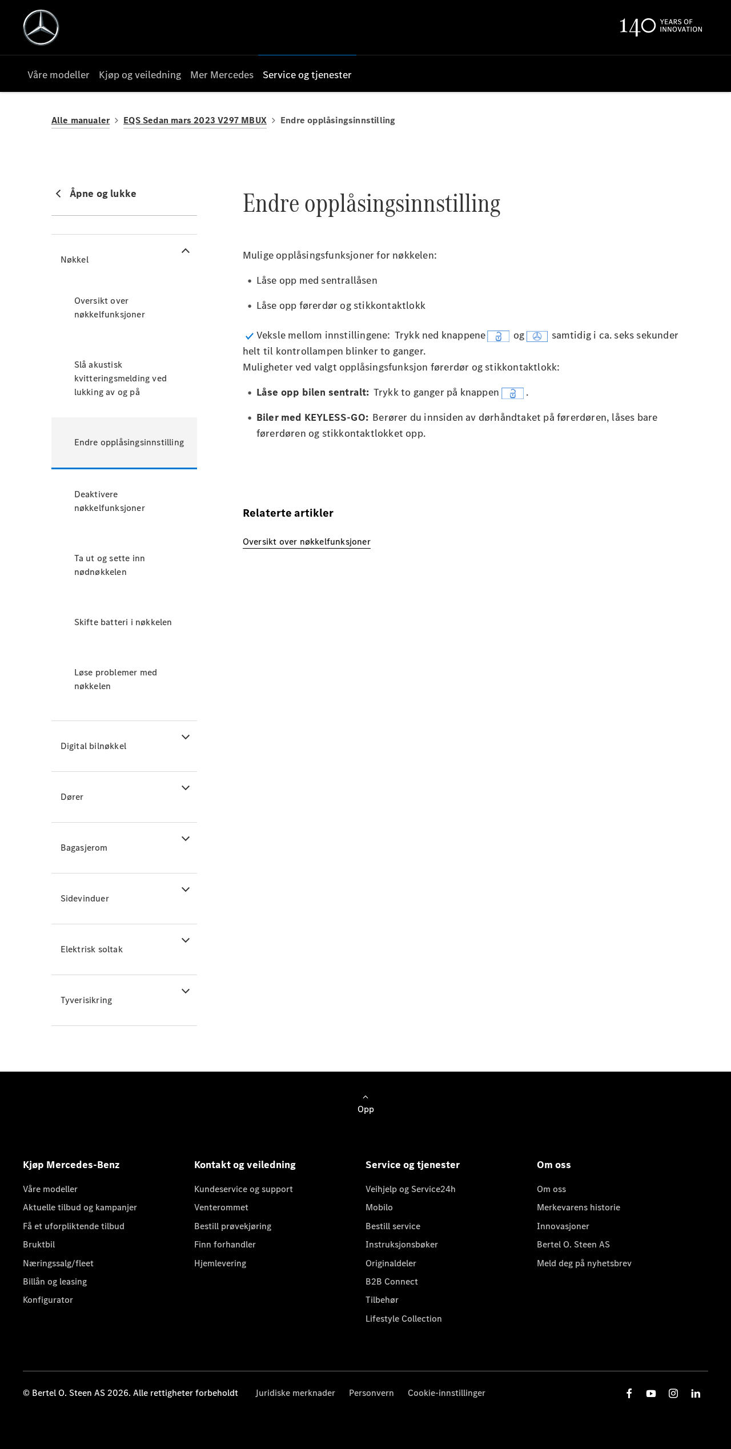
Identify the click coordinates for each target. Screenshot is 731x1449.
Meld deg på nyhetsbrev (584, 1263)
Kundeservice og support (243, 1189)
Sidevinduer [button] (85, 898)
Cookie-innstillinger (446, 1393)
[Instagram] (673, 1393)
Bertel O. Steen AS (573, 1244)
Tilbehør (382, 1300)
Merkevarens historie (578, 1207)
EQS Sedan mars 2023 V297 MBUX (195, 120)
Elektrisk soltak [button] (92, 949)
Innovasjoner (563, 1226)
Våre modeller (50, 1189)
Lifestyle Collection (404, 1319)
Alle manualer (80, 120)
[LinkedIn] (695, 1393)
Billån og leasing (55, 1281)
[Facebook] (629, 1393)
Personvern (371, 1393)
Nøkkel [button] (75, 259)
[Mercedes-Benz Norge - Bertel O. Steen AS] (41, 27)
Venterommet (221, 1207)
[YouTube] (651, 1393)
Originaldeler (391, 1263)
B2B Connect (392, 1281)
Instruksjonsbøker (402, 1244)
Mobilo (379, 1207)
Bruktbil (39, 1244)
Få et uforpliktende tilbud (73, 1226)
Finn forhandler (225, 1244)
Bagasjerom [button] (84, 848)
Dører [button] (72, 797)
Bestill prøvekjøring (232, 1226)
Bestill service (393, 1226)
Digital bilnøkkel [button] (93, 746)
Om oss (551, 1189)
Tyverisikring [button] (87, 1000)
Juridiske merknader (295, 1393)
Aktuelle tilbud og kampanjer (80, 1207)
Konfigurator (48, 1300)
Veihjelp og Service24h (411, 1189)
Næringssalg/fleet (58, 1263)
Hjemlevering (220, 1263)
